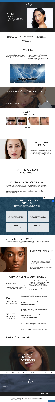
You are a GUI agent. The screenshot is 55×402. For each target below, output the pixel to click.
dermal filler (43, 150)
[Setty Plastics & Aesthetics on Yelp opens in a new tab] (8, 381)
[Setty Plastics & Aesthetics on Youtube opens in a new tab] (7, 381)
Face (18, 372)
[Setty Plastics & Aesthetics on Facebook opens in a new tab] (4, 381)
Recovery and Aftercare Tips (40, 36)
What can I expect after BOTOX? (27, 41)
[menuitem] (3, 381)
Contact (52, 372)
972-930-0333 (19, 399)
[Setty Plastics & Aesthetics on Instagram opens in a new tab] (3, 381)
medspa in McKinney (41, 185)
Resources (45, 372)
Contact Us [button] (51, 401)
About (7, 372)
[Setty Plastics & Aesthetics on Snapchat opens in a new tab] (10, 381)
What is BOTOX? (9, 36)
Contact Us (27, 363)
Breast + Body (25, 372)
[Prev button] (26, 127)
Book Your (27, 358)
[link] (6, 5)
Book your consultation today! (38, 191)
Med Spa (32, 372)
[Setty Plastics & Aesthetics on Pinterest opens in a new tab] (11, 381)
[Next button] (29, 127)
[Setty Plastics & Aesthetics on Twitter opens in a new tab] (6, 381)
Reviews (13, 372)
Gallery (39, 372)
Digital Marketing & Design (45, 393)
